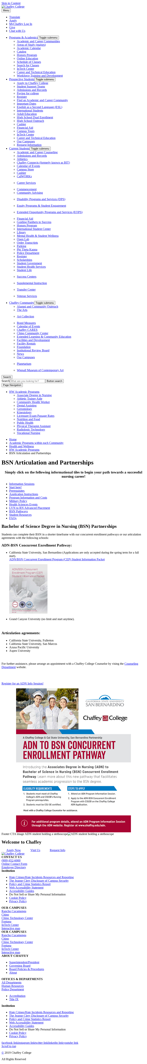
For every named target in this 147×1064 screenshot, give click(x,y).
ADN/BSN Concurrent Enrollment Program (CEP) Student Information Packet (57, 559)
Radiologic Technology (31, 429)
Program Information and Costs (28, 497)
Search (6, 381)
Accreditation (17, 995)
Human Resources (13, 986)
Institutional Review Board (33, 350)
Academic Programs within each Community (36, 442)
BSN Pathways (18, 511)
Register (22, 96)
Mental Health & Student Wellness (38, 235)
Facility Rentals (26, 343)
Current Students (19, 148)
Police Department (28, 253)
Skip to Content (11, 3)
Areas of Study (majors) (31, 44)
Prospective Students (21, 79)
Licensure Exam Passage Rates (35, 415)
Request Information (29, 144)
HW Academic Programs (24, 391)
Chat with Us (17, 30)
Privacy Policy (18, 901)
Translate (14, 17)
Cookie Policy (17, 897)
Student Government (29, 263)
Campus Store (25, 169)
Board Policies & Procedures (26, 969)
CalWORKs (24, 176)
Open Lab (23, 239)
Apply (13, 20)
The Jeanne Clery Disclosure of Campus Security (39, 880)
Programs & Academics (23, 37)
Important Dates (26, 103)
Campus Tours (25, 131)
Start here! (15, 487)
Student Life (24, 270)
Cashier (21, 124)
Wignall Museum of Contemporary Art (40, 370)
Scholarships (24, 259)
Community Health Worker (33, 402)
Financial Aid (25, 127)
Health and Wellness (21, 446)
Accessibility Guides (21, 891)
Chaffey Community (21, 302)
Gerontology (24, 409)
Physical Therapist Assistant (34, 426)
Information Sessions (21, 483)
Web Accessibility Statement (26, 887)
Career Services (26, 182)
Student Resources (20, 514)
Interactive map (11, 928)
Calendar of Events (28, 166)
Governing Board (19, 965)
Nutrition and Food (28, 419)
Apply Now (13, 850)
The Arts (22, 310)
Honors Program (27, 55)
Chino (5, 914)
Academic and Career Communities (38, 41)
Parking (21, 246)
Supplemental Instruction (32, 283)
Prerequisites (16, 490)
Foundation (24, 347)
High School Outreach (30, 120)
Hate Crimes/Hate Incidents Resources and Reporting (41, 877)
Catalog (21, 51)
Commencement (27, 189)
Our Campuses (26, 141)
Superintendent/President (24, 962)
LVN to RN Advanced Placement (29, 507)
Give (12, 27)
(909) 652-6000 (11, 860)
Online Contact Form (14, 864)
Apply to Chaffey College (32, 83)
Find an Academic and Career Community (42, 100)
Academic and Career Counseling (37, 152)
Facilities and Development (33, 340)
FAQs (12, 518)
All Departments (11, 982)
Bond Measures (26, 323)
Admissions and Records (32, 90)
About (13, 972)
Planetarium (24, 363)
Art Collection (25, 316)
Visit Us (35, 850)
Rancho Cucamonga (14, 911)
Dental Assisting (27, 405)
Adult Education (27, 114)
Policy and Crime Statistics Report (30, 884)
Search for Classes (28, 65)
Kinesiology (24, 412)
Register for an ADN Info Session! (22, 683)
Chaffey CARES (27, 329)
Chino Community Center (32, 333)
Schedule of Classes (29, 61)
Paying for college (28, 93)
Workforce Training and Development (40, 75)
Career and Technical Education (36, 72)
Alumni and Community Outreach (37, 306)
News (20, 353)
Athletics (22, 159)
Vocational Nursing (28, 433)
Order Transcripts (27, 242)
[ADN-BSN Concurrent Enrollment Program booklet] (28, 612)
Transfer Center (26, 289)
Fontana (6, 921)
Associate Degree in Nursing (34, 395)
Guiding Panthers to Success (34, 222)
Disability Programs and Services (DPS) (41, 199)
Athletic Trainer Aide (29, 398)
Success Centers (26, 276)
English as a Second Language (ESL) (39, 107)
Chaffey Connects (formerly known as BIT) (43, 162)
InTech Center (25, 68)
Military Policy (18, 501)
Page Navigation (12, 385)
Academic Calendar (29, 48)
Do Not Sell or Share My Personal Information (37, 894)
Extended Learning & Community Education (44, 336)
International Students (30, 110)
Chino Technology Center (17, 918)
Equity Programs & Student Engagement (41, 205)
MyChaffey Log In (20, 24)
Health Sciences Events (23, 504)
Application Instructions (23, 494)
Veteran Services (27, 296)
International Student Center (34, 229)
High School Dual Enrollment (35, 117)
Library (21, 232)
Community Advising (30, 192)
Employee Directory (14, 867)
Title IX (14, 999)
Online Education (27, 58)
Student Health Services (31, 266)
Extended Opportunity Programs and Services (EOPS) (49, 212)
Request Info (57, 850)
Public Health (25, 422)
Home (13, 439)
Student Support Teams (31, 86)
